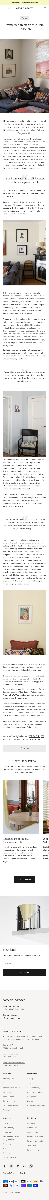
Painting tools (8, 1097)
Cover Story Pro (9, 1158)
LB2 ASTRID (35, 739)
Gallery (30, 1079)
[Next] (45, 2)
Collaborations (9, 1144)
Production (7, 1132)
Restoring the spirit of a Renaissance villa (16, 840)
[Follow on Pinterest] (17, 1166)
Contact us (31, 1123)
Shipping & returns (35, 1137)
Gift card (6, 1110)
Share (26, 748)
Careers (6, 1153)
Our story (7, 1123)
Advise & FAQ (33, 1128)
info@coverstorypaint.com (14, 1063)
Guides (30, 1101)
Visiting (24, 18)
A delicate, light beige (22, 581)
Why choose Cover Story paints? (11, 1138)
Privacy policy (33, 1150)
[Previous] (3, 2)
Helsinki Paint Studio (36, 1106)
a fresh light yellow (35, 679)
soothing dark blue (18, 549)
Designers (31, 1097)
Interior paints (9, 1079)
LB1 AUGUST (19, 739)
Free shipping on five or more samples (24, 2)
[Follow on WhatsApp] (31, 1166)
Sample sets (8, 1092)
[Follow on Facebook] (4, 1166)
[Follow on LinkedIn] (24, 1166)
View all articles (24, 880)
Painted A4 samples (11, 1088)
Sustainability (8, 1128)
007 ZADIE (34, 736)
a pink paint (34, 676)
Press (5, 1149)
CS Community (17, 1009)
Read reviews (15, 1018)
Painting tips (32, 1132)
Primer (5, 1083)
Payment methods (35, 1141)
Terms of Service (34, 1146)
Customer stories (34, 1092)
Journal (30, 1083)
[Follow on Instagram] (11, 1166)
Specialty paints (9, 1101)
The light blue (8, 540)
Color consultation (10, 1106)
